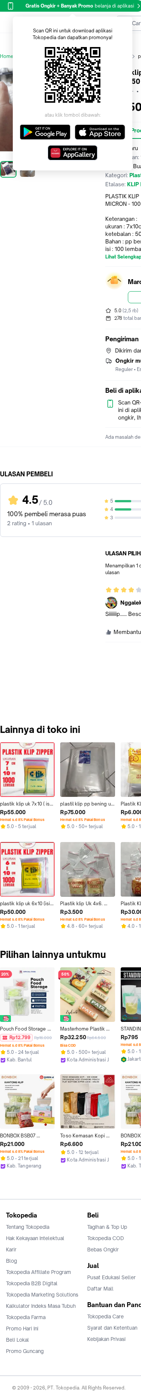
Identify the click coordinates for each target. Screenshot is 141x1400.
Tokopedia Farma (25, 1317)
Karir (11, 1249)
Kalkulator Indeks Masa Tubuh (41, 1306)
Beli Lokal (17, 1340)
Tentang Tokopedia (27, 1227)
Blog (11, 1261)
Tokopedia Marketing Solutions (42, 1295)
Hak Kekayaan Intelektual (35, 1238)
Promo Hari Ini (22, 1329)
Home (7, 56)
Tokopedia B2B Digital (32, 1283)
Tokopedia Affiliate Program (38, 1272)
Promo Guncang (25, 1351)
